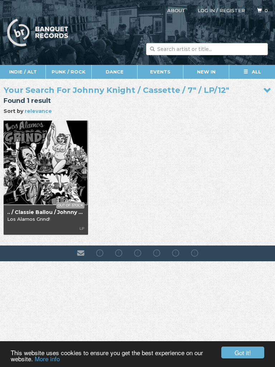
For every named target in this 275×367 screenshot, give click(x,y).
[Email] (80, 253)
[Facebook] (99, 253)
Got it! (243, 352)
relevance (38, 111)
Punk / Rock (69, 72)
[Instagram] (118, 253)
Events (160, 72)
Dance (115, 72)
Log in (206, 10)
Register (232, 10)
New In (206, 72)
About (176, 10)
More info (47, 358)
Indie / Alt (23, 72)
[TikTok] (137, 253)
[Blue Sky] (175, 253)
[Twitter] (156, 253)
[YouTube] (194, 253)
